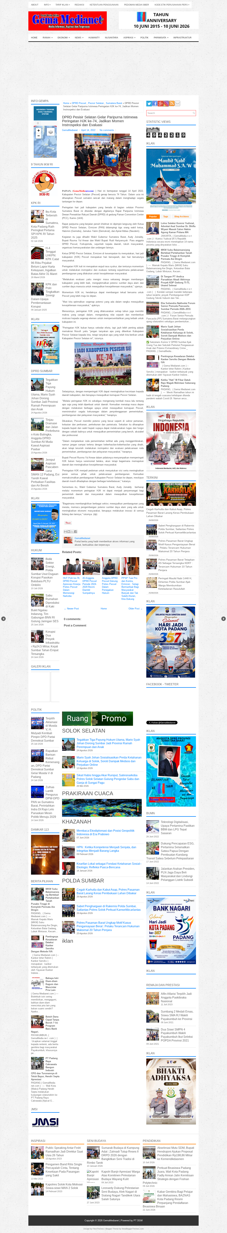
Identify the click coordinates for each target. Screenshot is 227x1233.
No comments (107, 130)
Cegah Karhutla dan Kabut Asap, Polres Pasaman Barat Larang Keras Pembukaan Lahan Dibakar (170, 513)
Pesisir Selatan (96, 103)
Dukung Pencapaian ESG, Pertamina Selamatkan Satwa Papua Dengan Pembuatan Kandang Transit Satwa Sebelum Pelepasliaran (170, 851)
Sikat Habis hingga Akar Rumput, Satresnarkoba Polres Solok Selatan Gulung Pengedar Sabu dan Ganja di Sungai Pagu (108, 779)
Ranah (48, 37)
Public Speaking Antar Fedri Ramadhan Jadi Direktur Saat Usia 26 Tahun (64, 1151)
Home (34, 37)
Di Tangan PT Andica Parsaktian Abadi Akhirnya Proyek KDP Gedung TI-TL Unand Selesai (175, 281)
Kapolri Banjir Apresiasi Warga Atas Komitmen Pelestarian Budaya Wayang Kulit (120, 1175)
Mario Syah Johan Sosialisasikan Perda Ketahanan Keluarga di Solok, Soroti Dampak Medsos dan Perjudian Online (109, 761)
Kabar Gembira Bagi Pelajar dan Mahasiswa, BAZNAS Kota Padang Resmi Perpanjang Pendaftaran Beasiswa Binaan (168, 1199)
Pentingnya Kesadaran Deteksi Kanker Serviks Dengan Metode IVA (178, 359)
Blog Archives (182, 216)
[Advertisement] (113, 68)
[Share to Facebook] (75, 531)
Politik (144, 37)
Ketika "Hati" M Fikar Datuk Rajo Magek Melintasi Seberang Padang (178, 383)
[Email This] (65, 531)
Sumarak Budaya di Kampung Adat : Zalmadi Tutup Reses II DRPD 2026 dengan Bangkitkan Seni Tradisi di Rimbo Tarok (113, 1155)
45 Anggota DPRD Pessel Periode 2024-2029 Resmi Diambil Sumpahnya (89, 585)
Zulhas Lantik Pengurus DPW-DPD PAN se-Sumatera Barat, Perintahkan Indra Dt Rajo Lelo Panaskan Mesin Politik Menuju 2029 (45, 802)
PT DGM (138, 1220)
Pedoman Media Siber (136, 5)
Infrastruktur (182, 37)
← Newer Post (71, 608)
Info (47, 4)
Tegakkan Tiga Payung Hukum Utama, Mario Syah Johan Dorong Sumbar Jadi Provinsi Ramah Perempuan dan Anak (108, 743)
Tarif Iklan (63, 4)
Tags (165, 216)
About (34, 5)
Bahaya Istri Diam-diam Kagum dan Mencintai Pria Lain (52, 984)
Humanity (94, 37)
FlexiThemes (98, 1229)
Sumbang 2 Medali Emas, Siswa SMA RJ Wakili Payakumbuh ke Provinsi (177, 1015)
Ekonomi (64, 37)
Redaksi (79, 5)
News (79, 37)
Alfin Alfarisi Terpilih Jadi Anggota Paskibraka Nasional (176, 997)
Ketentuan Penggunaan (104, 5)
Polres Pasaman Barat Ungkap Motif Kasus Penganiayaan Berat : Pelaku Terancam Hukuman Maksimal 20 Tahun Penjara (108, 926)
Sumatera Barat (114, 103)
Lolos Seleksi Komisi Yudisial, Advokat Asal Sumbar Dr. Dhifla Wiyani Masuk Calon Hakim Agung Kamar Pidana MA (178, 228)
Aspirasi (129, 37)
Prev (3, 618)
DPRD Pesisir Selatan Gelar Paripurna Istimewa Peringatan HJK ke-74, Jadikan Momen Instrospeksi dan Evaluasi (99, 121)
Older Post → (136, 608)
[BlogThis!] (69, 531)
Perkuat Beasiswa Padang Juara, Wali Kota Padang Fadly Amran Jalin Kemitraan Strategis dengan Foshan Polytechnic (168, 1175)
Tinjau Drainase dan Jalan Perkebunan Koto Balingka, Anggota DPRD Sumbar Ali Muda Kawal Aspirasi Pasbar (45, 434)
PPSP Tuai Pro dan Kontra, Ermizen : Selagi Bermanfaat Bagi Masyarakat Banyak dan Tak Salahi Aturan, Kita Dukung (130, 588)
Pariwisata (161, 37)
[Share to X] (72, 531)
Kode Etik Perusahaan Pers (172, 4)
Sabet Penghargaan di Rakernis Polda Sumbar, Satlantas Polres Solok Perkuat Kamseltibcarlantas (177, 529)
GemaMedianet (111, 1220)
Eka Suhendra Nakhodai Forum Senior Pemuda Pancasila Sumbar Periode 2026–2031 (178, 306)
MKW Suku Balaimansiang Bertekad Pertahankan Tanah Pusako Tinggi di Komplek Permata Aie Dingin (176, 254)
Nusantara (111, 37)
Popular (153, 216)
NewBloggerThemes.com (133, 1229)
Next (223, 618)
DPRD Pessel (79, 103)
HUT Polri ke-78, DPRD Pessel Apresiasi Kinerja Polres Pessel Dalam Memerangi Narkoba (71, 587)
